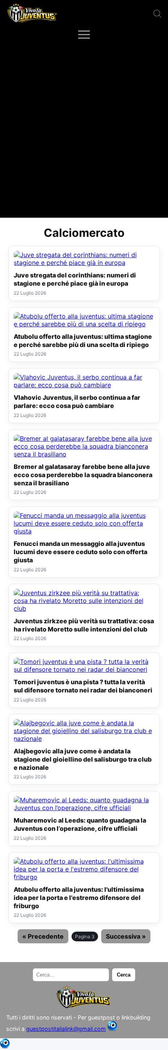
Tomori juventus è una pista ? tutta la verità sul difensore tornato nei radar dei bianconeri (83, 686)
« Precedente (43, 936)
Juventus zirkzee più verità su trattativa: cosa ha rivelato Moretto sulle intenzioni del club (84, 625)
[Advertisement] (84, 130)
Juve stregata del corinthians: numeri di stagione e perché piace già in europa (75, 279)
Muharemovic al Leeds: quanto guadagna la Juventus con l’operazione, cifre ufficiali (80, 824)
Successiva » (126, 936)
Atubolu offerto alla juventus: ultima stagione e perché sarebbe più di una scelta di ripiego (83, 341)
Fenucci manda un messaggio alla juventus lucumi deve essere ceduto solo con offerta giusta (80, 552)
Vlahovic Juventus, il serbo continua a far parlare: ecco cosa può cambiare (77, 402)
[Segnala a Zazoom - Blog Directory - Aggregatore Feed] (112, 1028)
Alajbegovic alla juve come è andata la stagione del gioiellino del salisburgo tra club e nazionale (83, 759)
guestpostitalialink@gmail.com (66, 1028)
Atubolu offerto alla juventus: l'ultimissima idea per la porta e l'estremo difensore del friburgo (79, 897)
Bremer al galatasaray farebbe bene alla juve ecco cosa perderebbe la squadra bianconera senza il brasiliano (83, 475)
